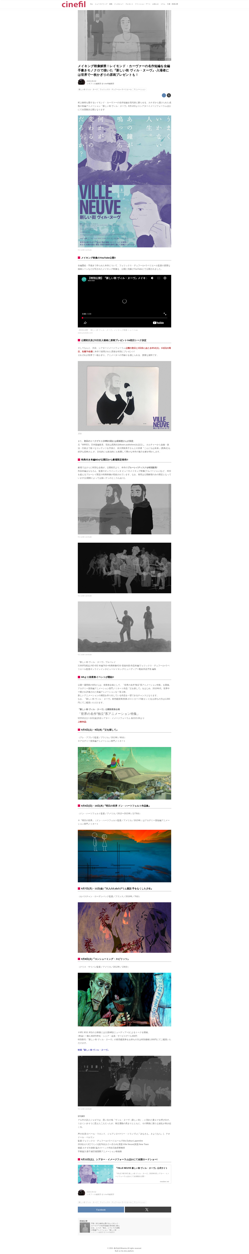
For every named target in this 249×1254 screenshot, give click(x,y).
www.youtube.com (85, 333)
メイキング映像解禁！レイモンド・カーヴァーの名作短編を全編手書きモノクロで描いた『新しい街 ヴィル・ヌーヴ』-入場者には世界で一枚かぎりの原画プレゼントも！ (124, 70)
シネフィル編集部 (94, 84)
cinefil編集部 (109, 84)
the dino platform (127, 1251)
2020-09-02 (91, 81)
